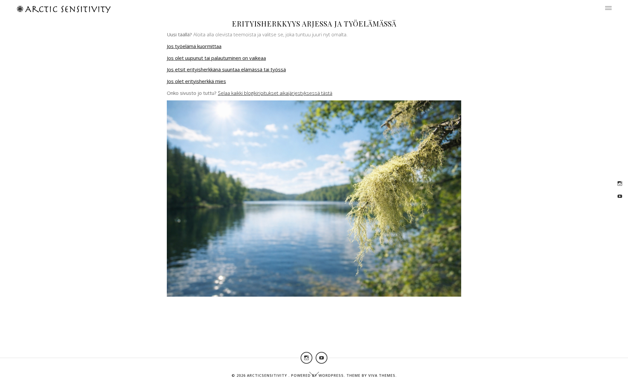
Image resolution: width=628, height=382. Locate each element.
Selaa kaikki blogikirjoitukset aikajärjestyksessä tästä (275, 93)
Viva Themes (381, 375)
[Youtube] (620, 196)
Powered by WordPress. (318, 375)
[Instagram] (620, 183)
